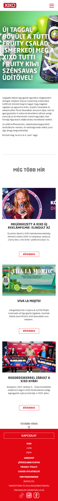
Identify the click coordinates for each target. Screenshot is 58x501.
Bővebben (29, 254)
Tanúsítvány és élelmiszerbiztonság (29, 485)
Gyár (29, 448)
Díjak (29, 452)
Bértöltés (29, 481)
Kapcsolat (29, 435)
